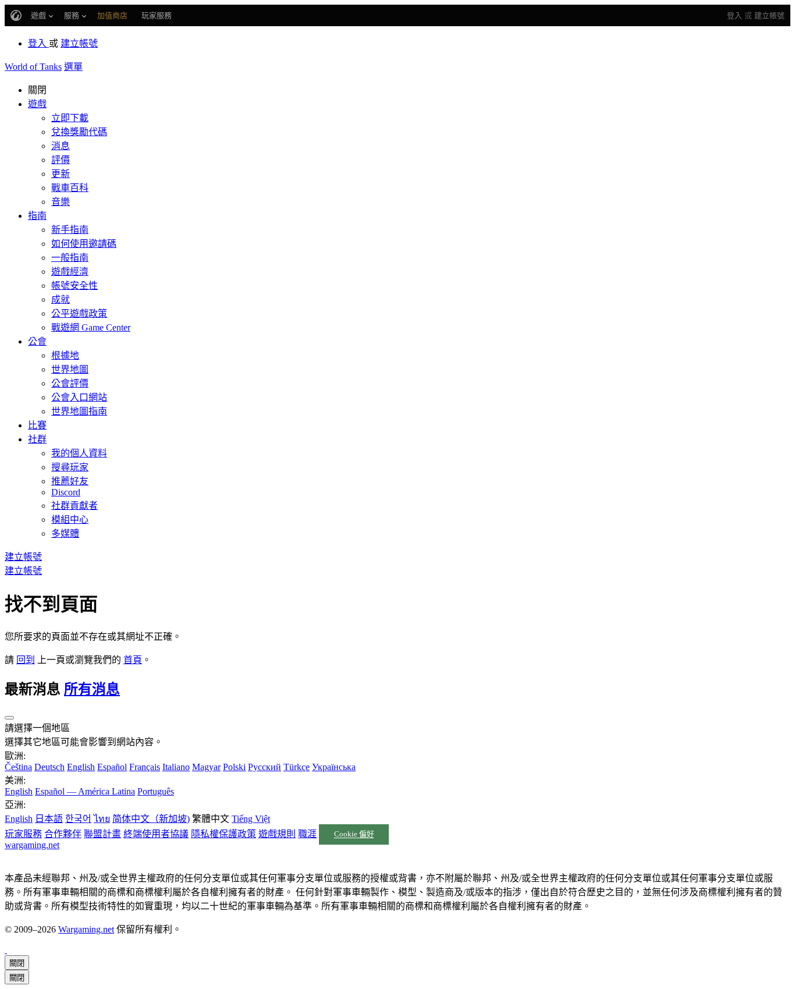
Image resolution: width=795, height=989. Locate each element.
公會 (37, 341)
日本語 (49, 819)
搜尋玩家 (69, 467)
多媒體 (65, 533)
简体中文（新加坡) (151, 819)
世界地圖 (69, 369)
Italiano (176, 767)
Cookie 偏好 (354, 835)
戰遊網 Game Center (90, 327)
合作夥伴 (62, 834)
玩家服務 (23, 834)
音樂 (60, 202)
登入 (734, 15)
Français (144, 767)
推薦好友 (69, 481)
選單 (73, 67)
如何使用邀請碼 (83, 244)
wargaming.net (32, 845)
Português (155, 791)
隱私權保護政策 (223, 834)
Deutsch (49, 767)
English (81, 767)
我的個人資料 (79, 453)
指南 (37, 216)
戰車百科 (69, 188)
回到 (25, 660)
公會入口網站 (79, 397)
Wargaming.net (86, 929)
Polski (234, 767)
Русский (264, 767)
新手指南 (69, 230)
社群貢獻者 (74, 506)
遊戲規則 (277, 834)
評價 (60, 160)
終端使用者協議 (156, 834)
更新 (60, 174)
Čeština (18, 767)
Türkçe (296, 767)
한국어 (78, 819)
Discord (65, 492)
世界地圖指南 (79, 411)
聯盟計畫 (102, 834)
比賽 (37, 425)
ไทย (102, 819)
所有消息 (92, 689)
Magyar (206, 767)
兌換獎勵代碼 (79, 132)
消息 (60, 146)
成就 (60, 299)
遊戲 (37, 104)
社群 (37, 439)
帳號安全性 (74, 285)
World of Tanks (33, 67)
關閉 (16, 963)
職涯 (307, 834)
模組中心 (69, 519)
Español (112, 767)
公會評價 (69, 383)
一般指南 (69, 258)
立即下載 (69, 118)
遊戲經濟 (69, 272)
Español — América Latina (85, 791)
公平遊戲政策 (79, 313)
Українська (334, 767)
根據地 (65, 355)
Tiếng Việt (251, 819)
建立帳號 (769, 15)
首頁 (132, 660)
